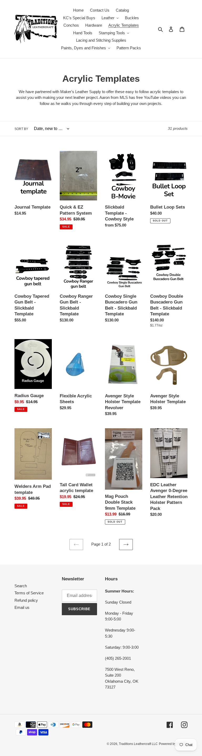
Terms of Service (29, 593)
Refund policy (26, 600)
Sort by (21, 129)
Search (20, 586)
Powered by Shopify (173, 744)
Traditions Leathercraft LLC (138, 744)
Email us (21, 607)
